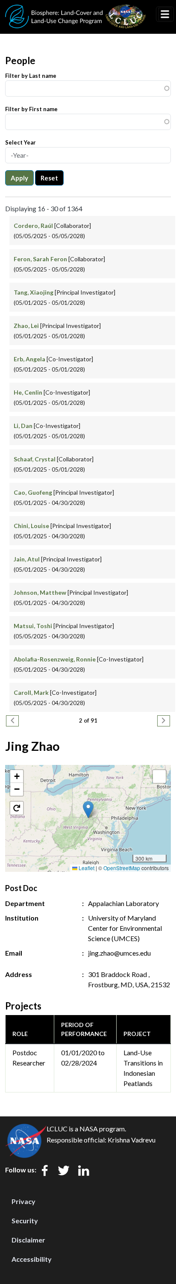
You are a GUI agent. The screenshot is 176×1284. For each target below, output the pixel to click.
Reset (49, 178)
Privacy (23, 1201)
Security (25, 1220)
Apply (19, 178)
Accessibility (32, 1259)
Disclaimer (28, 1240)
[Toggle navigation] (165, 14)
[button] (88, 809)
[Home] (75, 10)
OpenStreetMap (121, 867)
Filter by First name (31, 109)
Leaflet (85, 867)
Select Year (20, 142)
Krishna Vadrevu (131, 1140)
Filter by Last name (30, 75)
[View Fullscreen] (159, 776)
